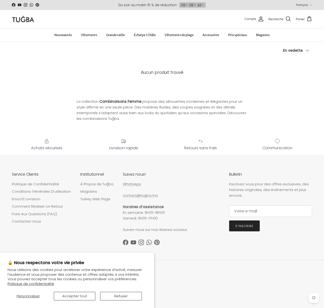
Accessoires (211, 35)
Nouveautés (63, 35)
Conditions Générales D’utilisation (41, 191)
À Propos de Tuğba (96, 184)
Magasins (263, 35)
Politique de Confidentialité (35, 184)
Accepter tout (74, 296)
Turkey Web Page (95, 198)
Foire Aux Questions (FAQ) (34, 213)
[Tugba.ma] (23, 19)
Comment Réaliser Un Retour (37, 206)
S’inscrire (244, 226)
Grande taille (115, 35)
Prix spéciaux (237, 35)
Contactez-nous (26, 221)
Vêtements (89, 35)
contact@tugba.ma (140, 195)
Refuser (121, 296)
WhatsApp (132, 184)
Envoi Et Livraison (26, 198)
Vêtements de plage (179, 35)
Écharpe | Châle (145, 35)
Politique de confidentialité (31, 283)
